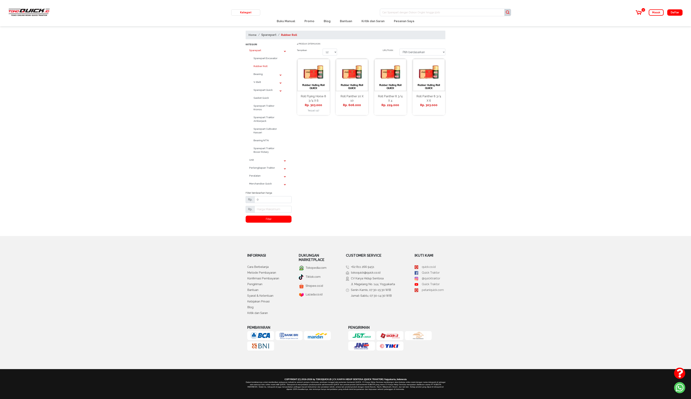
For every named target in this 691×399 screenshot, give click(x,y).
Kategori (245, 12)
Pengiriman (254, 284)
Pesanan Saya (404, 21)
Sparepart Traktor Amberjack (264, 119)
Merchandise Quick (260, 183)
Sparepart (268, 35)
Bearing (258, 74)
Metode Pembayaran (261, 272)
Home (253, 34)
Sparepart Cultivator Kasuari (265, 130)
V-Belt (257, 82)
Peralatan (255, 175)
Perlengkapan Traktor (262, 167)
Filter (269, 219)
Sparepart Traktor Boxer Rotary (264, 150)
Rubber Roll (289, 34)
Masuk (656, 12)
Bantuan (346, 21)
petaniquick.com (433, 290)
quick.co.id (429, 267)
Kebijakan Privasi (258, 301)
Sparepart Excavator (265, 58)
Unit (251, 159)
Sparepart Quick (263, 89)
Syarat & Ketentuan (260, 295)
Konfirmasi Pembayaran (263, 278)
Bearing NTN (261, 140)
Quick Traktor (431, 272)
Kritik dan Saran (373, 21)
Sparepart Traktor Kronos (264, 107)
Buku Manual (286, 21)
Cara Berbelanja (258, 267)
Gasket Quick (261, 97)
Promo (309, 21)
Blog (327, 21)
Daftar (675, 12)
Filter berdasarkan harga (259, 192)
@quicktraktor (431, 278)
